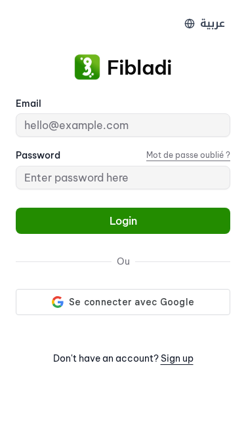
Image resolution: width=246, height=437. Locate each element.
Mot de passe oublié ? (188, 155)
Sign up (177, 358)
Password (38, 155)
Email (28, 103)
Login (123, 220)
